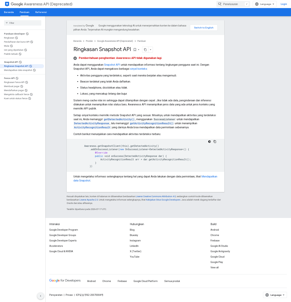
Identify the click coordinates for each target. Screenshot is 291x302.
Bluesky (134, 235)
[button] (117, 58)
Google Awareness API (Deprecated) (115, 41)
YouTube (134, 256)
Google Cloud (217, 256)
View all (215, 267)
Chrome (215, 235)
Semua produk (172, 281)
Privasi (69, 295)
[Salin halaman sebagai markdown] (145, 50)
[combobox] (233, 4)
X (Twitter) (135, 251)
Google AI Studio (219, 246)
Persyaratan (55, 295)
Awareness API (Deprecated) (48, 4)
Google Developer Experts (63, 240)
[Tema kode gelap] (209, 141)
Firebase (215, 240)
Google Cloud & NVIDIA (61, 251)
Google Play (217, 262)
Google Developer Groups (62, 235)
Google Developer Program (63, 229)
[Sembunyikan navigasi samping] (40, 296)
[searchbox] (22, 23)
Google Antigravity (220, 251)
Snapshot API (112, 64)
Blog (132, 229)
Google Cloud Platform (146, 281)
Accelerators (56, 246)
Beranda (9, 12)
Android (215, 229)
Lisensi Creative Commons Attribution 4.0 (156, 196)
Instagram (135, 240)
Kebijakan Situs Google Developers (163, 199)
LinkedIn (134, 246)
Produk (89, 41)
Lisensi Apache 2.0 (88, 199)
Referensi (41, 12)
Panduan (24, 12)
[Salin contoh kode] (215, 141)
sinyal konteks (138, 68)
